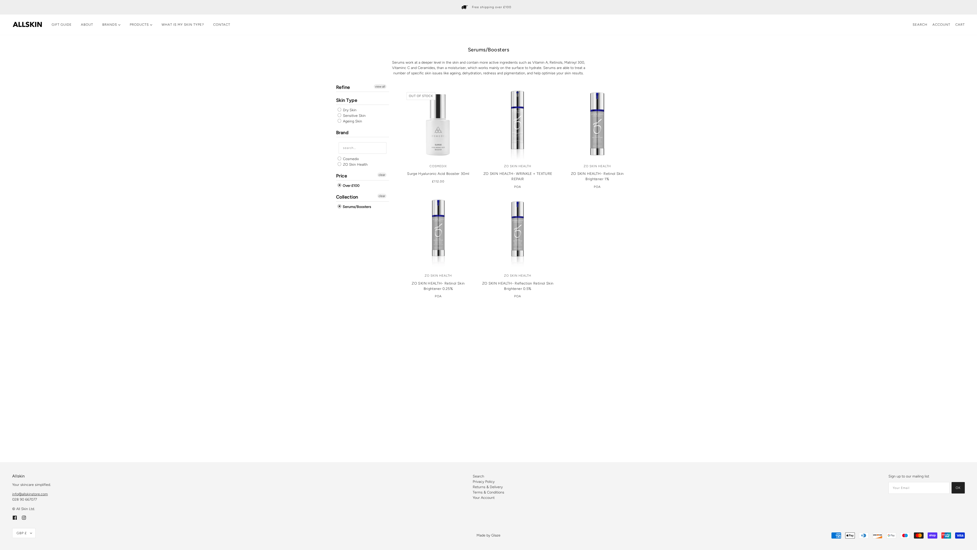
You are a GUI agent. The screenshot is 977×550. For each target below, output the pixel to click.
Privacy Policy (484, 482)
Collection (347, 197)
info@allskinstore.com (30, 494)
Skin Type (346, 100)
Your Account (484, 498)
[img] (14, 517)
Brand (342, 132)
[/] (27, 24)
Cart (960, 24)
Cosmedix (350, 159)
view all (380, 86)
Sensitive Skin (354, 116)
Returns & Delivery (488, 487)
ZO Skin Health (355, 164)
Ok (958, 488)
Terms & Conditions (488, 492)
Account (941, 24)
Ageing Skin (352, 121)
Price (341, 176)
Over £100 (351, 186)
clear (382, 175)
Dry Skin (349, 110)
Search (920, 24)
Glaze (495, 535)
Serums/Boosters (356, 207)
